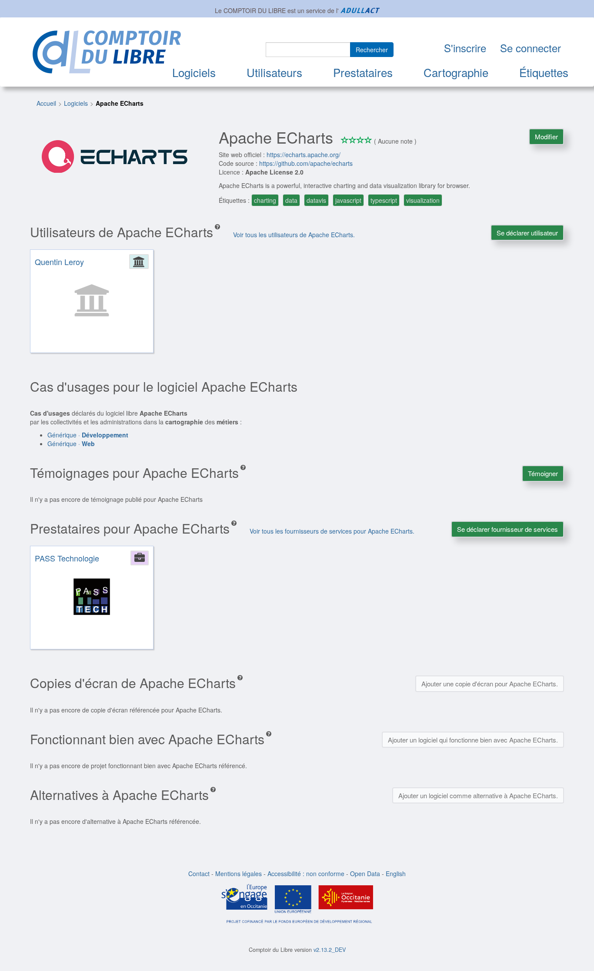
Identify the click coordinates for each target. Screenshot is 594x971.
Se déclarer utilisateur (527, 232)
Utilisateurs (274, 72)
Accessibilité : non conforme (305, 873)
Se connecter (530, 47)
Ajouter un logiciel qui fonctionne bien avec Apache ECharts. (473, 739)
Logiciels (194, 72)
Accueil (46, 103)
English (396, 873)
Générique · (87, 434)
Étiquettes (543, 72)
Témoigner (543, 473)
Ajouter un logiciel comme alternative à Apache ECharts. (478, 795)
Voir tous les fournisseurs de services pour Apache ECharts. (332, 531)
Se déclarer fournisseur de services (507, 529)
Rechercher (372, 49)
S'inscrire (465, 47)
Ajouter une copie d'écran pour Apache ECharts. (489, 683)
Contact (199, 873)
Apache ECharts (119, 103)
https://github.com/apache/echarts (306, 163)
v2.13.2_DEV (330, 950)
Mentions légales (238, 873)
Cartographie (456, 72)
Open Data (365, 873)
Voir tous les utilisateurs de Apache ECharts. (294, 234)
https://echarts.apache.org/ (303, 154)
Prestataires (363, 72)
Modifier (546, 136)
